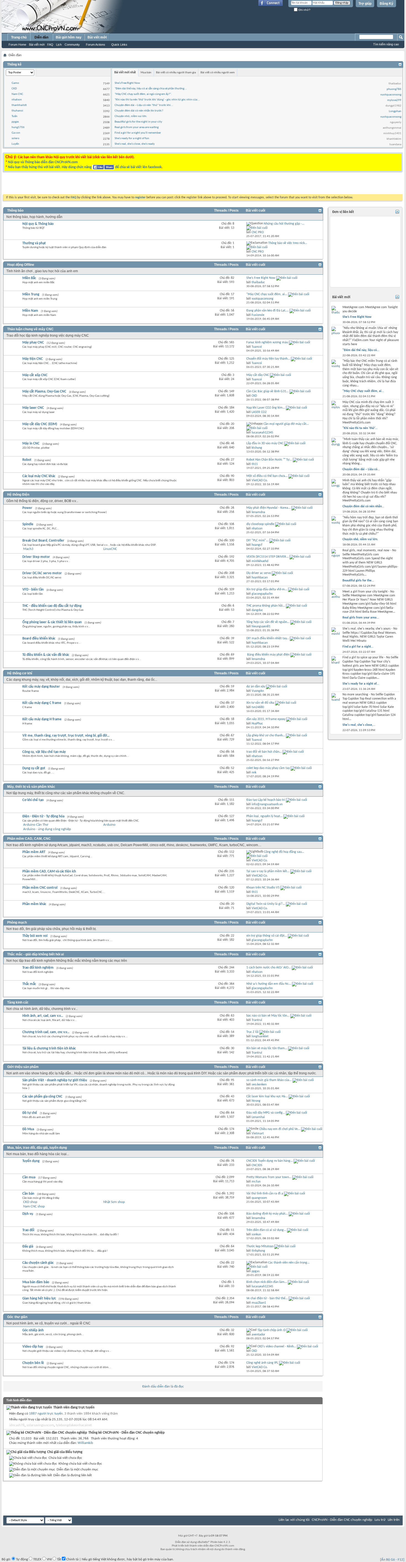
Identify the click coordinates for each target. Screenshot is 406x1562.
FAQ (50, 44)
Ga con (16, 132)
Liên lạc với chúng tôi (294, 1520)
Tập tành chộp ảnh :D (271, 1330)
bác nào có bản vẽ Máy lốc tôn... (267, 1015)
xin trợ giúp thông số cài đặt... (266, 935)
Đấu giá (27, 1246)
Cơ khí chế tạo (33, 800)
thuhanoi (17, 110)
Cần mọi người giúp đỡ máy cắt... (286, 424)
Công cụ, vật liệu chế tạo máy (44, 752)
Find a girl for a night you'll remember (138, 132)
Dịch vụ (27, 1214)
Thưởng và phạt (34, 243)
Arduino (109, 825)
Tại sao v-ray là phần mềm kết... (267, 871)
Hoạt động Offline (20, 265)
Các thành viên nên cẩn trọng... (289, 1262)
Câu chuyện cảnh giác (38, 1263)
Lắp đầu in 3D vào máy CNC (264, 443)
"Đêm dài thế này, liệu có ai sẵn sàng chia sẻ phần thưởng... (151, 88)
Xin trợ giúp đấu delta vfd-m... (266, 589)
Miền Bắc (29, 278)
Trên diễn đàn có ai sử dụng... (266, 1230)
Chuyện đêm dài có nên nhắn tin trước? (139, 110)
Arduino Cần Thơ (35, 825)
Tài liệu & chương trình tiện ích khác (49, 1048)
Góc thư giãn (17, 1317)
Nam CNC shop (34, 1206)
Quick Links (119, 44)
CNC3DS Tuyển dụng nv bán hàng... (269, 1161)
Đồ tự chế (29, 1113)
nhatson (17, 99)
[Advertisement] (133, 184)
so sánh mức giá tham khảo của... (269, 1080)
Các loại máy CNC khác (38, 476)
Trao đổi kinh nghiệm (38, 968)
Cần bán (28, 1193)
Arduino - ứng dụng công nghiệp (47, 829)
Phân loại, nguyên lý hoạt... (264, 816)
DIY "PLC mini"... (257, 540)
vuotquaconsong (390, 94)
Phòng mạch (17, 922)
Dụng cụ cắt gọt (33, 768)
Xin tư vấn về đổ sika (260, 703)
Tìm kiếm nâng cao (386, 44)
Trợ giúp (364, 4)
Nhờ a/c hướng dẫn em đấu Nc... (268, 984)
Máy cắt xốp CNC (35, 375)
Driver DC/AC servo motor (42, 573)
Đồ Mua (28, 1129)
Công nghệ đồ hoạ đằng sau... (284, 852)
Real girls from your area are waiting (137, 127)
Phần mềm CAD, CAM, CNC (29, 839)
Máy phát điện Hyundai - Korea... (268, 508)
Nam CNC (17, 94)
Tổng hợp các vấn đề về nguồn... (267, 622)
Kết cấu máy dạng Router (41, 686)
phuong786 (394, 89)
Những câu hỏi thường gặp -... (284, 223)
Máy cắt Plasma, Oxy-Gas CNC (44, 391)
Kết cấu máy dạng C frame (41, 703)
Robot (26, 460)
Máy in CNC (30, 443)
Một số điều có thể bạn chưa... (267, 476)
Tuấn (14, 116)
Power (27, 508)
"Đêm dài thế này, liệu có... (360, 350)
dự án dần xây (255, 686)
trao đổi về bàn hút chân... (264, 751)
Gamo (15, 83)
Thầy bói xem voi (35, 936)
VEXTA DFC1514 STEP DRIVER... (267, 556)
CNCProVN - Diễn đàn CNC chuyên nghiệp (342, 1520)
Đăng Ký (386, 4)
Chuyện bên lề (33, 1363)
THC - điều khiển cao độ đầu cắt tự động (51, 606)
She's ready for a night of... (360, 683)
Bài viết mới (36, 44)
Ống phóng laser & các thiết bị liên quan (52, 622)
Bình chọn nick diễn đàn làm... (266, 1282)
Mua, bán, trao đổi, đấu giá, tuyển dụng (37, 1148)
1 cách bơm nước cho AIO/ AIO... (268, 967)
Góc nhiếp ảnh (33, 1330)
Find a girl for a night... (357, 646)
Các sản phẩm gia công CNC (42, 1096)
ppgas (15, 121)
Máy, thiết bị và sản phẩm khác (31, 787)
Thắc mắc (29, 984)
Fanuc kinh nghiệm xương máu (267, 342)
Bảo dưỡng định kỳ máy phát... (267, 1213)
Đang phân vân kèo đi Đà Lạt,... (267, 310)
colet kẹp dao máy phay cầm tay (268, 768)
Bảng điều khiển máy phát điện (268, 654)
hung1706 (18, 127)
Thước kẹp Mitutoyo (259, 1246)
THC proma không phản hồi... (265, 605)
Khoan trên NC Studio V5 (263, 887)
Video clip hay (32, 1346)
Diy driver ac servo (258, 573)
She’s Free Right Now (127, 83)
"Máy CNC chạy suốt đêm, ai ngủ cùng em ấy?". (143, 94)
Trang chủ (19, 37)
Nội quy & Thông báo (38, 224)
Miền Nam (30, 311)
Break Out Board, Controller (43, 540)
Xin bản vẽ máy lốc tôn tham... (266, 1048)
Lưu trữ (380, 1520)
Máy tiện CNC (32, 359)
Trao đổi (28, 1230)
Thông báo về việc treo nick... (287, 243)
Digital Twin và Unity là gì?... (265, 904)
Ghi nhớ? (303, 9)
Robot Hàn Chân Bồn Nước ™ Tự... (269, 459)
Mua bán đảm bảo (35, 1282)
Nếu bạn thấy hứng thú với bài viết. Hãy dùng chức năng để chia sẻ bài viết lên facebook (85, 167)
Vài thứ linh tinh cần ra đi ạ (264, 1193)
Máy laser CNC (33, 408)
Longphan (395, 111)
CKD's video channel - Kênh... (276, 1346)
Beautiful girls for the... (358, 580)
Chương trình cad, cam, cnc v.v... (45, 1032)
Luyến (15, 143)
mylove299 (394, 100)
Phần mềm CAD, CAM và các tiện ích (49, 871)
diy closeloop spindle (260, 524)
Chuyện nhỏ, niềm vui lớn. (131, 116)
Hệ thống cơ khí (19, 673)
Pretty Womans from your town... (268, 1177)
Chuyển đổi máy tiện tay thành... (268, 358)
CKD (14, 88)
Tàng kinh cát (17, 1002)
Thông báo (15, 210)
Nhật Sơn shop (114, 1202)
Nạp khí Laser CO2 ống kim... (265, 407)
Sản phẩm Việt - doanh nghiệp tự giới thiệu (54, 1080)
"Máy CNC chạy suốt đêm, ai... (266, 294)
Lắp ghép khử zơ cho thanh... (265, 735)
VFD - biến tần (33, 589)
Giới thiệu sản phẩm (23, 1067)
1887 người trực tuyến (46, 1413)
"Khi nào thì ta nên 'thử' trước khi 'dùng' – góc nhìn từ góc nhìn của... (157, 99)
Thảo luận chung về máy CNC (30, 329)
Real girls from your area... (360, 617)
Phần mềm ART (33, 852)
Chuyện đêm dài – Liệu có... (361, 469)
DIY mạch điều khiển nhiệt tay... (267, 638)
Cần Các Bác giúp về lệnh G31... (267, 391)
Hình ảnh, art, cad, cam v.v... (42, 1016)
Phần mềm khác (34, 904)
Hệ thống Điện (18, 495)
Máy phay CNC (33, 342)
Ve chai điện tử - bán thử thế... (267, 1298)
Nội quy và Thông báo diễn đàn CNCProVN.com (43, 162)
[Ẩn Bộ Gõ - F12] (392, 1559)
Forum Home (17, 44)
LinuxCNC (110, 549)
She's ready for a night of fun (132, 138)
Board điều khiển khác (38, 638)
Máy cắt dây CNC (257, 375)
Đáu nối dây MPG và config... (265, 1112)
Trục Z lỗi (252, 1032)
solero (15, 138)
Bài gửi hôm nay (68, 37)
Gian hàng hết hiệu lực (39, 1298)
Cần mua (28, 1177)
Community (72, 44)
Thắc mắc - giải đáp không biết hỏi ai (35, 954)
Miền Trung (30, 294)
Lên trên (394, 1520)
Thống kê (14, 64)
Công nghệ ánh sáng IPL (262, 1363)
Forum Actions (95, 44)
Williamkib (85, 1443)
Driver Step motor (36, 557)
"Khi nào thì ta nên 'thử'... (360, 428)
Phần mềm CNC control (39, 888)
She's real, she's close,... (358, 725)
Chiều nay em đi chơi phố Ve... (279, 1129)
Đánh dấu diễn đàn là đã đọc (163, 1386)
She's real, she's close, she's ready (135, 143)
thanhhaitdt (19, 105)
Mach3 (28, 549)
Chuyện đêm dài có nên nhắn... (363, 506)
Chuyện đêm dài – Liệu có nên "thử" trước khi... (144, 105)
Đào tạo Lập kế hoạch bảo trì (265, 800)
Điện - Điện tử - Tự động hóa (43, 816)
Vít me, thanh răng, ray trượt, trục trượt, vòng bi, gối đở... (65, 735)
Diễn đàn (41, 37)
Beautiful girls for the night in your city (138, 121)
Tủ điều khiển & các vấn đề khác (45, 655)
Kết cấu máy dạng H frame (42, 719)
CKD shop (30, 1202)
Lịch (59, 44)
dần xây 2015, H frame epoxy (265, 719)
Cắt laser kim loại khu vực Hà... (267, 1096)
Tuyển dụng (30, 1161)
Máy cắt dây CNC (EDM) (39, 424)
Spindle (27, 524)
